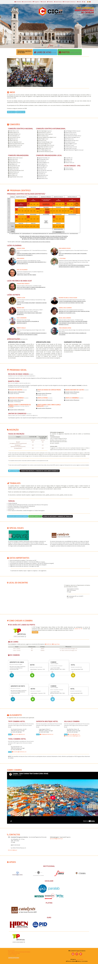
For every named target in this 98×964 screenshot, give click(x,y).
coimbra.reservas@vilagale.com (72, 736)
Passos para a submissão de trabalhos (17, 516)
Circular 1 (12, 112)
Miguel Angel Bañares (65, 318)
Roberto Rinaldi (21, 328)
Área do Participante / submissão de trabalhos (58, 516)
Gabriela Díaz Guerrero (65, 308)
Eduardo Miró (20, 308)
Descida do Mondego (17, 398)
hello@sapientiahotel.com (47, 734)
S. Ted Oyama (62, 258)
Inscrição (44, 1)
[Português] (90, 1)
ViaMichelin (49, 644)
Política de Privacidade (14, 957)
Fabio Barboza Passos (65, 248)
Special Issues (58, 1)
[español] (88, 1)
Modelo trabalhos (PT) (35, 516)
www (10, 734)
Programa (36, 1)
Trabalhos (50, 1)
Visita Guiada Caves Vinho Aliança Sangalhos (48, 405)
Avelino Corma (21, 248)
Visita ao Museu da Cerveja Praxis (49, 390)
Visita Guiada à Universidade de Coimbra (19, 405)
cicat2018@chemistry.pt (57, 838)
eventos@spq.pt (13, 850)
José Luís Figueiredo (22, 269)
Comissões (18, 1)
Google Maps (56, 644)
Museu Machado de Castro (75, 390)
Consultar (35, 632)
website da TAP (78, 628)
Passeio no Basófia (15, 390)
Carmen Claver (21, 297)
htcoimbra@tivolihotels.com (19, 752)
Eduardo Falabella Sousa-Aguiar (68, 297)
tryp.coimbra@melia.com (19, 734)
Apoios (79, 1)
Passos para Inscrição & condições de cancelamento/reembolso (40, 471)
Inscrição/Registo (14, 470)
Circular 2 (21, 112)
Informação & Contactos (69, 1)
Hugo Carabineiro (21, 318)
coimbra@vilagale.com (74, 734)
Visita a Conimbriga (72, 398)
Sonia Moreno (20, 258)
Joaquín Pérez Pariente (23, 283)
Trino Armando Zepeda (65, 328)
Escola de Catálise (27, 1)
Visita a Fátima (43, 398)
